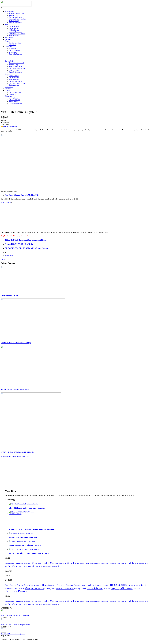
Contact (7, 41)
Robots (53, 588)
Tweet (3, 259)
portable (98, 563)
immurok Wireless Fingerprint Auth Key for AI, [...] (17, 615)
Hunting (131, 585)
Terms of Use (13, 52)
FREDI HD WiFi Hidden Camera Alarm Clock (29, 553)
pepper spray (93, 563)
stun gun (23, 566)
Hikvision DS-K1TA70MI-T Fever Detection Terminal (31, 529)
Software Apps (14, 35)
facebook (8, 456)
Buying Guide (9, 11)
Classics (51, 585)
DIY (54, 585)
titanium (48, 566)
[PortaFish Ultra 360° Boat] (23, 291)
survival (31, 566)
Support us (12, 45)
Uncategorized (12, 591)
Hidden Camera (14, 28)
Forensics (83, 585)
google (14, 456)
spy (6, 566)
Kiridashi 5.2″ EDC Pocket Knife (19, 244)
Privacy (48, 588)
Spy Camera (14, 566)
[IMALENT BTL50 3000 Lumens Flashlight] (33, 339)
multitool (74, 563)
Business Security (23, 585)
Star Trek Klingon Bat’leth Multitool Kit (22, 195)
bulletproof (11, 563)
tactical (36, 566)
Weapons (23, 591)
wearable (54, 566)
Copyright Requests (15, 54)
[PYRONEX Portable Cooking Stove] (3, 632)
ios (63, 563)
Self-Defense (9, 37)
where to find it (6, 202)
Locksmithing (19, 588)
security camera (118, 563)
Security (7, 24)
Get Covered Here (15, 43)
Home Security (14, 26)
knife (67, 563)
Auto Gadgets (10, 585)
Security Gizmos (80, 588)
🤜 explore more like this (9, 126)
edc (28, 563)
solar (146, 563)
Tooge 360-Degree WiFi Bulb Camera (25, 545)
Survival (127, 588)
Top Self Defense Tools (16, 13)
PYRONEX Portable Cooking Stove (13, 634)
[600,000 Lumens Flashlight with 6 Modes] (31, 385)
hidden (39, 563)
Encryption (61, 585)
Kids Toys (12, 588)
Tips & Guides (136, 588)
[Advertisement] (16, 216)
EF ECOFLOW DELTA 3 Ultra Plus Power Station (26, 248)
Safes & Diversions (15, 22)
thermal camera (42, 566)
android (7, 563)
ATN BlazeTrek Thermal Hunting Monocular (15, 625)
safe (111, 563)
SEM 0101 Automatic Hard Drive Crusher (27, 508)
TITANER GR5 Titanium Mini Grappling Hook (25, 240)
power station (105, 563)
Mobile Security (14, 21)
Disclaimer (8, 46)
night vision (84, 563)
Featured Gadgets (73, 585)
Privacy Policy (13, 48)
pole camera (9, 256)
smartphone (141, 563)
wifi (57, 566)
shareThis (25, 456)
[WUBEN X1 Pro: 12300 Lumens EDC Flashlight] (31, 448)
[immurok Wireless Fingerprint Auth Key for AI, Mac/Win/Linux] (3, 613)
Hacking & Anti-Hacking (17, 19)
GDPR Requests (14, 50)
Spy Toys (8, 39)
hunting (61, 563)
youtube (19, 456)
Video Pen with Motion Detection (23, 537)
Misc (28, 588)
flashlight (33, 563)
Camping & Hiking (39, 585)
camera (18, 563)
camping (24, 563)
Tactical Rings (13, 15)
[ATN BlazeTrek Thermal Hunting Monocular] (3, 623)
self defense (131, 563)
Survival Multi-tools (15, 17)
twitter (3, 456)
